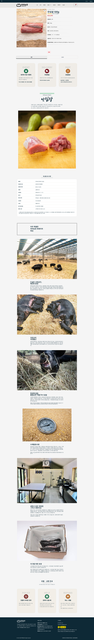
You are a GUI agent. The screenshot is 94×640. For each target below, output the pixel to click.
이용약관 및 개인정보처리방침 (67, 637)
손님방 (64, 4)
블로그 (49, 4)
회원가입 (91, 1)
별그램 (54, 4)
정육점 (44, 4)
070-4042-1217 (60, 622)
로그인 (87, 1)
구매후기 (58, 4)
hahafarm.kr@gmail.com (62, 624)
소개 (40, 4)
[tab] (31, 57)
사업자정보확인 (75, 637)
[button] (45, 11)
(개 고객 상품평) (55, 13)
